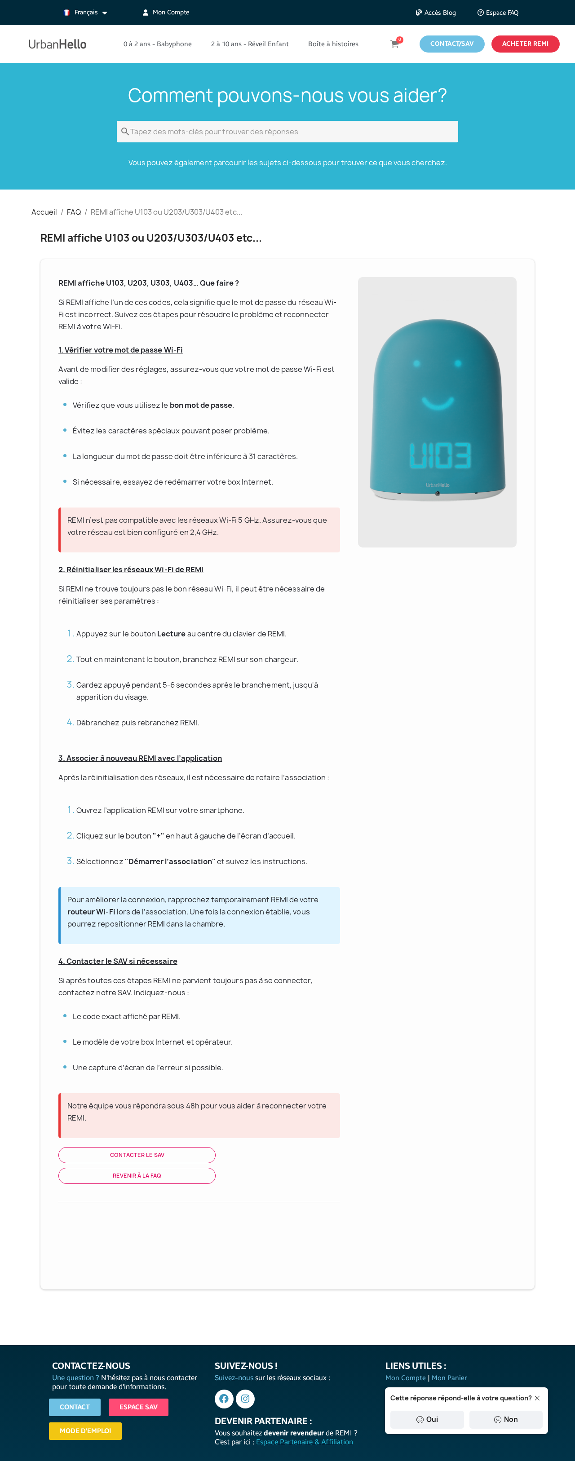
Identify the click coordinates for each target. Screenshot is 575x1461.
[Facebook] (224, 1399)
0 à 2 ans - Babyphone (158, 44)
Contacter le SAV (137, 1155)
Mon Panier (448, 1378)
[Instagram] (245, 1399)
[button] (436, 13)
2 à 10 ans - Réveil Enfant (250, 44)
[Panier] (395, 44)
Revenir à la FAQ (137, 1175)
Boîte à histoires (333, 44)
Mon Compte (406, 1378)
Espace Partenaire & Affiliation (304, 1442)
